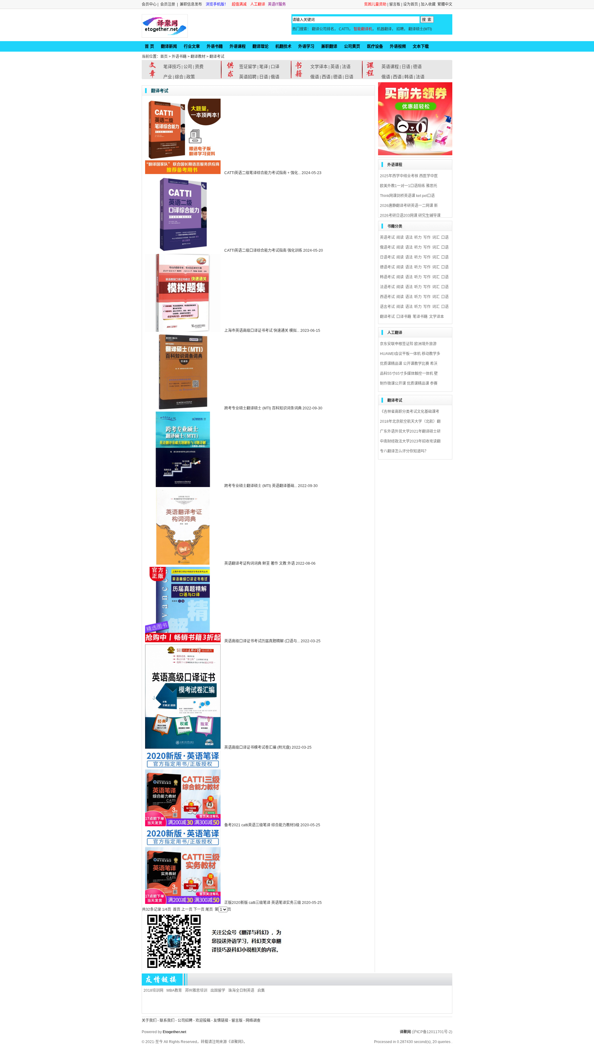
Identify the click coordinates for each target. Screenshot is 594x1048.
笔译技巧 (172, 66)
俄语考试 (387, 247)
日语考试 (387, 257)
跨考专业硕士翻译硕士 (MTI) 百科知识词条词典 (263, 408)
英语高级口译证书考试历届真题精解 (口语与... (262, 641)
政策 (190, 76)
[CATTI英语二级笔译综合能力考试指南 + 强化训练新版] (181, 173)
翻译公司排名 (323, 29)
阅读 (400, 237)
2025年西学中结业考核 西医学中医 (409, 176)
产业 (167, 76)
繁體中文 (444, 4)
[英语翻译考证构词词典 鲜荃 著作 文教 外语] (181, 563)
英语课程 (390, 66)
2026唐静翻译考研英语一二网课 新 (409, 205)
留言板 (394, 4)
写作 (427, 237)
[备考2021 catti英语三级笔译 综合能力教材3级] (181, 825)
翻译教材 (198, 56)
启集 (261, 990)
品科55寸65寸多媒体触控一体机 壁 (409, 373)
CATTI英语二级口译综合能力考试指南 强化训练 (263, 250)
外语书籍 (215, 46)
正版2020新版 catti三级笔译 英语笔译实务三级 (262, 902)
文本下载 (421, 46)
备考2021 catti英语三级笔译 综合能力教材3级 (261, 825)
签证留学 (247, 66)
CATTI (344, 29)
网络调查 (253, 1020)
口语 (445, 237)
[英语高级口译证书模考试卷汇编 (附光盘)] (181, 747)
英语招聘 (247, 76)
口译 (275, 66)
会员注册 (167, 4)
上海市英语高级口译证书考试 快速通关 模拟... (261, 330)
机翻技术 (283, 46)
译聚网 (405, 1032)
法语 (346, 66)
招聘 (400, 29)
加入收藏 (428, 4)
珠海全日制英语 (241, 990)
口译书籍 (403, 316)
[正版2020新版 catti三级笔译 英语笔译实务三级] (181, 902)
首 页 (149, 46)
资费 (199, 66)
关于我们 (149, 1020)
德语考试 (387, 267)
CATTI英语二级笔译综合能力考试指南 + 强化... (262, 173)
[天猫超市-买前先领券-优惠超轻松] (415, 154)
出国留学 (217, 990)
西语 (326, 76)
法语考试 (387, 287)
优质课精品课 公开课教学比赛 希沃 (408, 363)
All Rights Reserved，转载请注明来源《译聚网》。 (205, 1042)
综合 (179, 76)
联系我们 (167, 1020)
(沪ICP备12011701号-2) (432, 1032)
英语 (334, 66)
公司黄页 (352, 46)
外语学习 (306, 46)
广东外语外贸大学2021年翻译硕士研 (410, 431)
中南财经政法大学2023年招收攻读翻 (410, 441)
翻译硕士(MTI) (420, 29)
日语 (263, 76)
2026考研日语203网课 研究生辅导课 (410, 215)
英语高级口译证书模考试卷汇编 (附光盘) (257, 747)
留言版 (237, 1020)
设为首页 (410, 4)
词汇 (436, 237)
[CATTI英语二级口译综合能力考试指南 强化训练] (181, 250)
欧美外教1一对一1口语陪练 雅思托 (408, 186)
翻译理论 (260, 46)
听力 (418, 237)
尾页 (209, 909)
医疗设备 (375, 46)
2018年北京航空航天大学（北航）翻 (410, 421)
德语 (337, 76)
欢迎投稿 (203, 1020)
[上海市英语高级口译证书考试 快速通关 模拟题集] (181, 330)
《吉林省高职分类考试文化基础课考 (409, 411)
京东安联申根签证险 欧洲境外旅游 (408, 344)
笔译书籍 (420, 316)
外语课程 (238, 46)
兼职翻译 (329, 46)
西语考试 (387, 297)
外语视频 (398, 46)
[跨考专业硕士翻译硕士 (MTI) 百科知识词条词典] (181, 408)
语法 (409, 237)
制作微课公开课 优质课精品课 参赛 (408, 383)
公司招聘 (185, 1020)
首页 (164, 56)
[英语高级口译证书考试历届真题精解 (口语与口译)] (181, 641)
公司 (187, 66)
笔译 (263, 66)
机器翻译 (384, 29)
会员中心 (149, 4)
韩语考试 (387, 277)
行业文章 (192, 46)
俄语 (275, 76)
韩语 (408, 76)
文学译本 (319, 66)
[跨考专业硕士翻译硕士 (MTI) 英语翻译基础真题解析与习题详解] (181, 486)
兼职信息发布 (191, 4)
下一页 (198, 909)
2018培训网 (153, 990)
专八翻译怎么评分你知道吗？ (404, 451)
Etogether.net (174, 1032)
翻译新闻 (169, 46)
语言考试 (387, 307)
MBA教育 (174, 990)
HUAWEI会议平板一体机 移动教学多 (410, 354)
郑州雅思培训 (196, 990)
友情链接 (220, 1020)
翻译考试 (216, 56)
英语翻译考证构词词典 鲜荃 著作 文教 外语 (259, 563)
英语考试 (387, 237)
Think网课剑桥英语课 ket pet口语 (407, 196)
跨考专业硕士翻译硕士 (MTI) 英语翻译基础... (260, 486)
